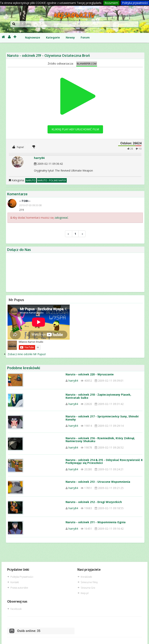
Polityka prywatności (135, 3)
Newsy (70, 37)
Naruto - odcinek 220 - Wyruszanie (90, 374)
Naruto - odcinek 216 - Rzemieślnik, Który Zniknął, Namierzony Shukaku (100, 439)
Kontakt (14, 582)
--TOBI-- (24, 201)
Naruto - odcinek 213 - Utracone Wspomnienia (98, 482)
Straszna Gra (88, 587)
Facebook (16, 609)
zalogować (61, 217)
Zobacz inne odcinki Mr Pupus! (27, 354)
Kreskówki (86, 576)
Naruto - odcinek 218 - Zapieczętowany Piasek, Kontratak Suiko (98, 396)
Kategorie (53, 37)
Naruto (31, 180)
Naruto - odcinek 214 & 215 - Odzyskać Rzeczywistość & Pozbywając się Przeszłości (104, 461)
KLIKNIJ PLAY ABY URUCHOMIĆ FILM (75, 129)
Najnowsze (32, 37)
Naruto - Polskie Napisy (51, 180)
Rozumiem (111, 3)
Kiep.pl (84, 593)
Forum (85, 37)
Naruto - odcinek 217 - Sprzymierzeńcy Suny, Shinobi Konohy (102, 417)
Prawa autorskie (19, 587)
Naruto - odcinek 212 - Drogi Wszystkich (94, 502)
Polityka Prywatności (21, 576)
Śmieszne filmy (89, 582)
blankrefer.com (86, 63)
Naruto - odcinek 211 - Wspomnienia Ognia (96, 522)
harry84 (39, 158)
